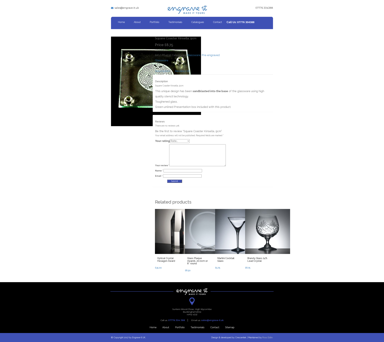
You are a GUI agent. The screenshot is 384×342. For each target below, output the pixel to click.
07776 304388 (264, 7)
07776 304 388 (176, 320)
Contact (217, 22)
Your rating (162, 140)
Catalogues (197, 22)
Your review (162, 165)
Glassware (193, 55)
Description (162, 71)
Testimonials (175, 22)
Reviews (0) (182, 71)
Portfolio (154, 22)
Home (121, 22)
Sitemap (229, 327)
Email (158, 176)
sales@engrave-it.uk (127, 7)
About (137, 22)
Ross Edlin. (267, 337)
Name (159, 171)
